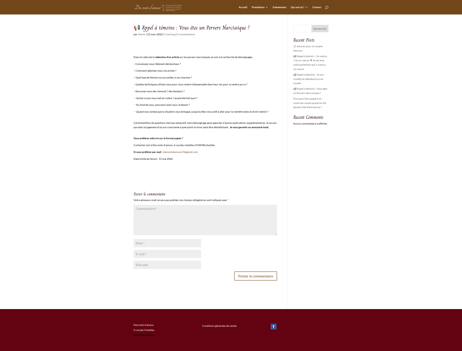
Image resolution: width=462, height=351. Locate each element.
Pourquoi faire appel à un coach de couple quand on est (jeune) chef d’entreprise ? (309, 103)
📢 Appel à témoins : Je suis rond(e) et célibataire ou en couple (308, 79)
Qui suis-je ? (297, 7)
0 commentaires (186, 34)
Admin (141, 34)
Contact (316, 7)
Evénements (279, 7)
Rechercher (319, 28)
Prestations (258, 7)
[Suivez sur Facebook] (273, 326)
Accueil (243, 7)
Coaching (169, 34)
